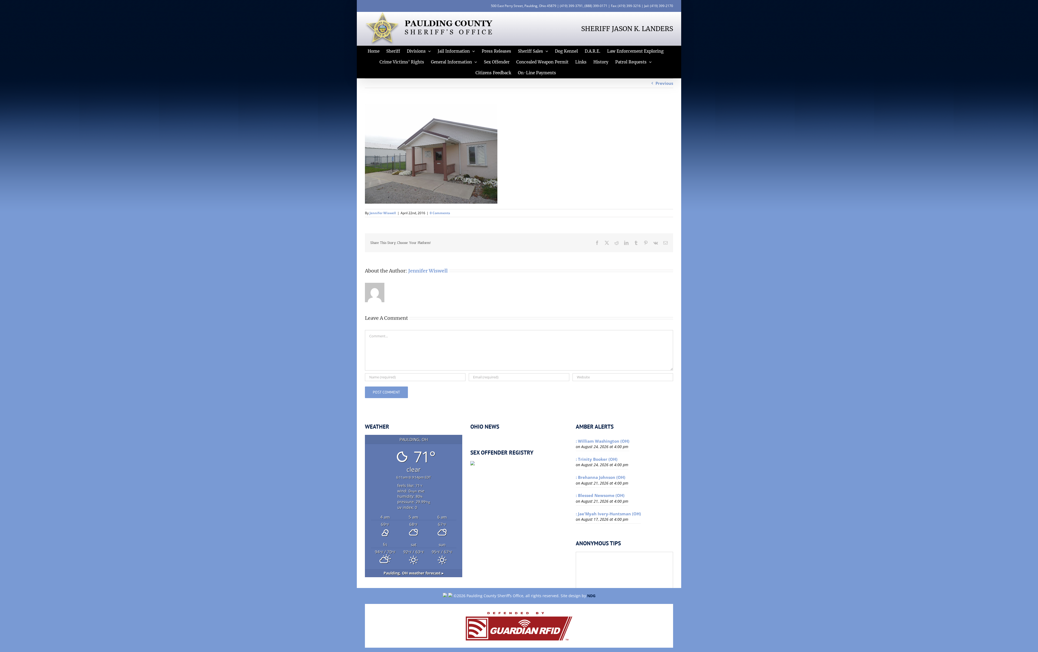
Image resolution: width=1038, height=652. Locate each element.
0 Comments (440, 213)
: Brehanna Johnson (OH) (600, 477)
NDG (591, 595)
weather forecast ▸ (414, 573)
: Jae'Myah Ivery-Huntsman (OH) (608, 513)
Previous (664, 83)
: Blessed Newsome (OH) (600, 495)
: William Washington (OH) (602, 441)
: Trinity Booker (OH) (596, 459)
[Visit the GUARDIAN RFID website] (519, 625)
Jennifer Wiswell (383, 213)
